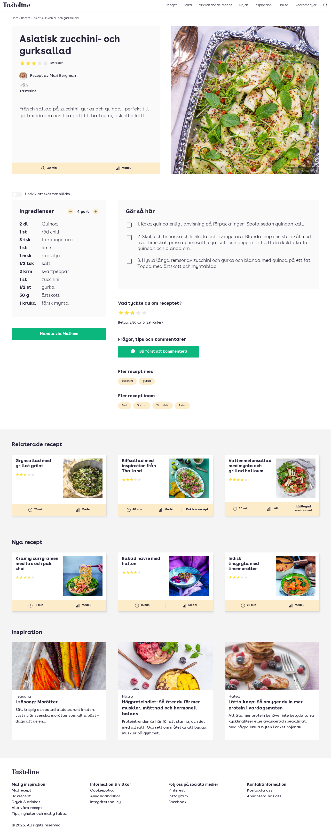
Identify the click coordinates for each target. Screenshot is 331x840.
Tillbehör (162, 405)
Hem (15, 18)
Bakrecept (21, 796)
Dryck (243, 5)
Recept (171, 5)
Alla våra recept (27, 808)
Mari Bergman (63, 76)
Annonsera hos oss (264, 796)
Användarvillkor (105, 796)
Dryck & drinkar (26, 802)
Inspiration (263, 5)
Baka (188, 5)
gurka (146, 381)
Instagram (178, 796)
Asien (182, 405)
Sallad (142, 405)
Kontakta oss (259, 791)
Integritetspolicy (105, 802)
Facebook (177, 802)
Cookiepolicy (102, 791)
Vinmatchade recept (215, 5)
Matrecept (21, 791)
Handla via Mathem (59, 334)
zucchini (127, 381)
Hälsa (283, 5)
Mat (124, 405)
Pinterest (176, 791)
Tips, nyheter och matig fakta (39, 814)
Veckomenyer (305, 5)
